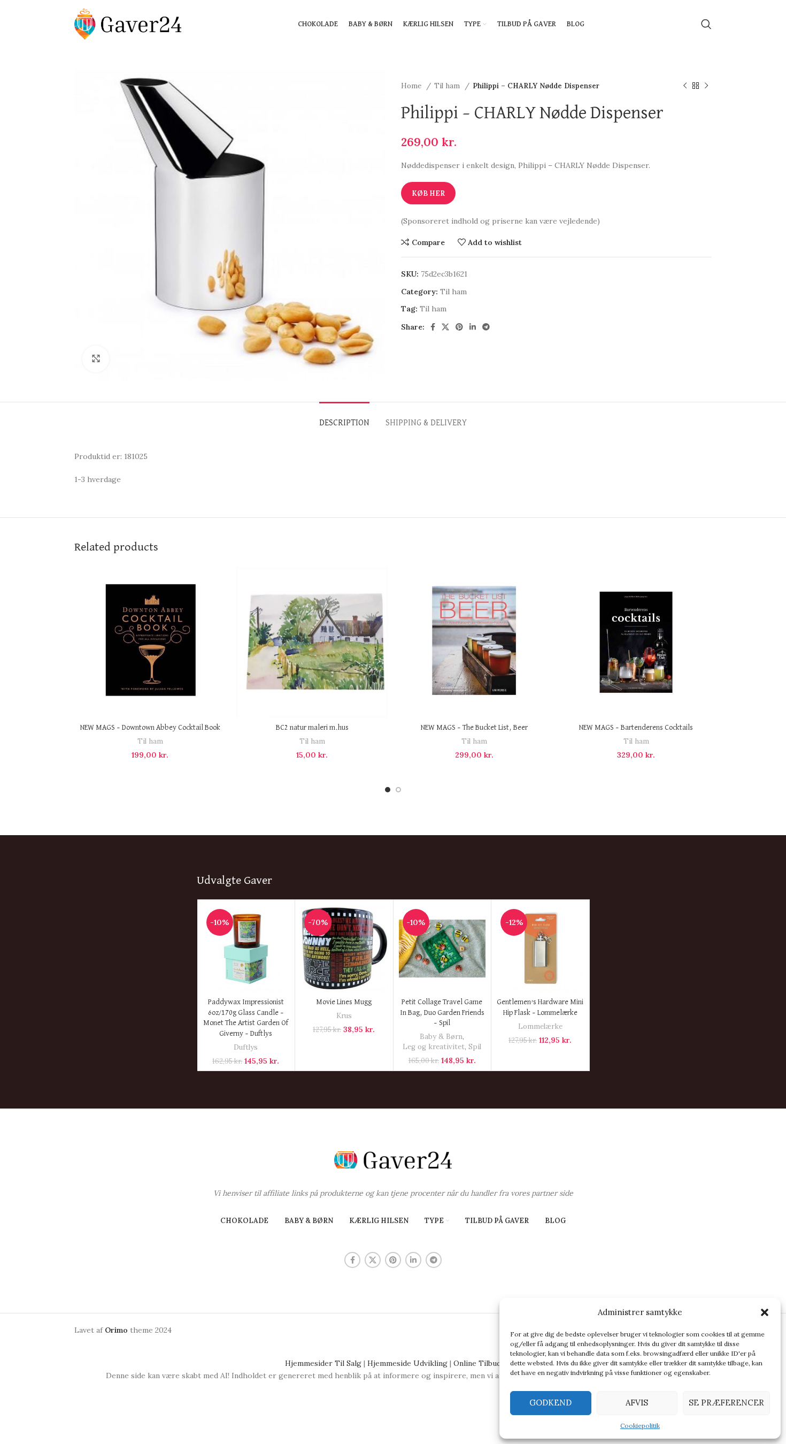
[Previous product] (685, 86)
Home (412, 85)
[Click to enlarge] (95, 359)
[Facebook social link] (432, 327)
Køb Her (428, 193)
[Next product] (706, 86)
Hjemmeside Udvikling (407, 1363)
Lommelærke (540, 1026)
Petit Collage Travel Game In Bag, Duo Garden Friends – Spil (442, 1012)
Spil (474, 1046)
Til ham (448, 85)
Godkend (550, 1402)
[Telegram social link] (486, 327)
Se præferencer (726, 1402)
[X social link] (445, 327)
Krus (344, 1015)
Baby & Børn (441, 1036)
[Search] (706, 24)
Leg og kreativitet (434, 1046)
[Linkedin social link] (472, 327)
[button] (764, 1312)
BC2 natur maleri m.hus (312, 727)
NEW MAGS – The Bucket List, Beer (474, 727)
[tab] (344, 418)
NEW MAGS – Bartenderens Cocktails (636, 727)
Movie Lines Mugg (344, 1002)
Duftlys (246, 1047)
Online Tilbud (477, 1363)
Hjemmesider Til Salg (323, 1363)
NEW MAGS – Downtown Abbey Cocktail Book (150, 727)
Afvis (637, 1402)
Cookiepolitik (640, 1426)
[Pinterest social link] (459, 327)
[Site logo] (127, 23)
